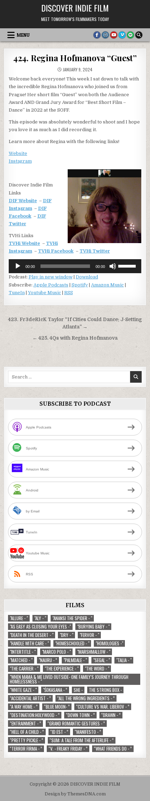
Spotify (80, 285)
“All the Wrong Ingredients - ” (86, 698)
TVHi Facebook (56, 251)
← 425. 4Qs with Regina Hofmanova (75, 338)
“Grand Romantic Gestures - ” (76, 723)
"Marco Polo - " (56, 651)
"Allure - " (19, 618)
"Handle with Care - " (29, 643)
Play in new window (51, 276)
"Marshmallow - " (93, 651)
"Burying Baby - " (93, 626)
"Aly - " (40, 618)
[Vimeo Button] (122, 34)
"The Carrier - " (24, 668)
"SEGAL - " (101, 660)
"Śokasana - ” (55, 690)
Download (87, 276)
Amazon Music (107, 285)
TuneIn (17, 292)
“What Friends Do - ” (113, 748)
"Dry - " (66, 635)
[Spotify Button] (130, 34)
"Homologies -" (109, 643)
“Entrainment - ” (25, 723)
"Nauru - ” (48, 660)
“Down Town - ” (80, 715)
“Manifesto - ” (88, 732)
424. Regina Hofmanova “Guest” (75, 57)
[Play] (17, 266)
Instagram (20, 161)
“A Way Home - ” (24, 706)
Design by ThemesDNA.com (75, 794)
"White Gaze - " (23, 690)
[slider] (128, 265)
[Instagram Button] (105, 34)
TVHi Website (24, 243)
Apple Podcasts (50, 285)
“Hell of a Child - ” (27, 732)
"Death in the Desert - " (31, 635)
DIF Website (23, 200)
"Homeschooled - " (72, 643)
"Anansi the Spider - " (72, 618)
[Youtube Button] (113, 34)
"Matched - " (21, 660)
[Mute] (112, 266)
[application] (75, 266)
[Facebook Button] (96, 34)
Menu (23, 35)
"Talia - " (124, 660)
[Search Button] (138, 34)
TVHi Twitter (95, 251)
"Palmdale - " (75, 660)
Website (18, 153)
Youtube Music (44, 292)
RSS (68, 292)
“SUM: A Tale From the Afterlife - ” (82, 740)
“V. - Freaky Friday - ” (68, 748)
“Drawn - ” (111, 715)
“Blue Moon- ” (57, 706)
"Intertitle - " (23, 651)
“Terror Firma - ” (26, 748)
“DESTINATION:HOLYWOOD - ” (35, 715)
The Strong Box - (105, 690)
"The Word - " (97, 668)
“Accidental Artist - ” (30, 698)
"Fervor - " (89, 635)
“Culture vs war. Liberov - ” (102, 706)
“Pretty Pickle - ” (26, 740)
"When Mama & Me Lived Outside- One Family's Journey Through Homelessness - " (69, 679)
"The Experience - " (61, 668)
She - (78, 690)
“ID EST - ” (59, 732)
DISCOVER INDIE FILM (75, 7)
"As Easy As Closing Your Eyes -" (40, 626)
